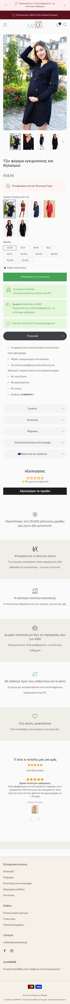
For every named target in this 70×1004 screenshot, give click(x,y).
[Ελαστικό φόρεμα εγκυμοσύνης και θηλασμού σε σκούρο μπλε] (9, 228)
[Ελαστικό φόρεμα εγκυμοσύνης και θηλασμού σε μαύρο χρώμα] (23, 228)
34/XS (10, 247)
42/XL (10, 254)
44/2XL (24, 254)
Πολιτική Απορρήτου (13, 925)
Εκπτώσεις (9, 895)
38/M (35, 247)
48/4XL (54, 254)
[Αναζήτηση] (65, 24)
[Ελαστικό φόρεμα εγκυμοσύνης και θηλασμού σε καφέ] (23, 209)
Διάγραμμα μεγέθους (14, 889)
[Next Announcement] (64, 5)
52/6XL (25, 260)
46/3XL (39, 254)
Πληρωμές (8, 877)
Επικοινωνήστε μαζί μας (15, 913)
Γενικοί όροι (9, 919)
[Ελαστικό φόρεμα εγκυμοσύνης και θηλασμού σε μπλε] (36, 209)
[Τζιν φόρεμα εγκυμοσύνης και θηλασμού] (9, 209)
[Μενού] (5, 25)
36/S (23, 247)
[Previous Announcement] (6, 5)
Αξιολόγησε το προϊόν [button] (35, 491)
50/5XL (10, 260)
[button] (35, 336)
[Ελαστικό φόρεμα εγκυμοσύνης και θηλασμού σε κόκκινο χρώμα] (49, 209)
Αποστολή (8, 871)
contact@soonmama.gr (15, 942)
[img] (35, 765)
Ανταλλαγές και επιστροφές (17, 883)
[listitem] (35, 5)
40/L (48, 247)
